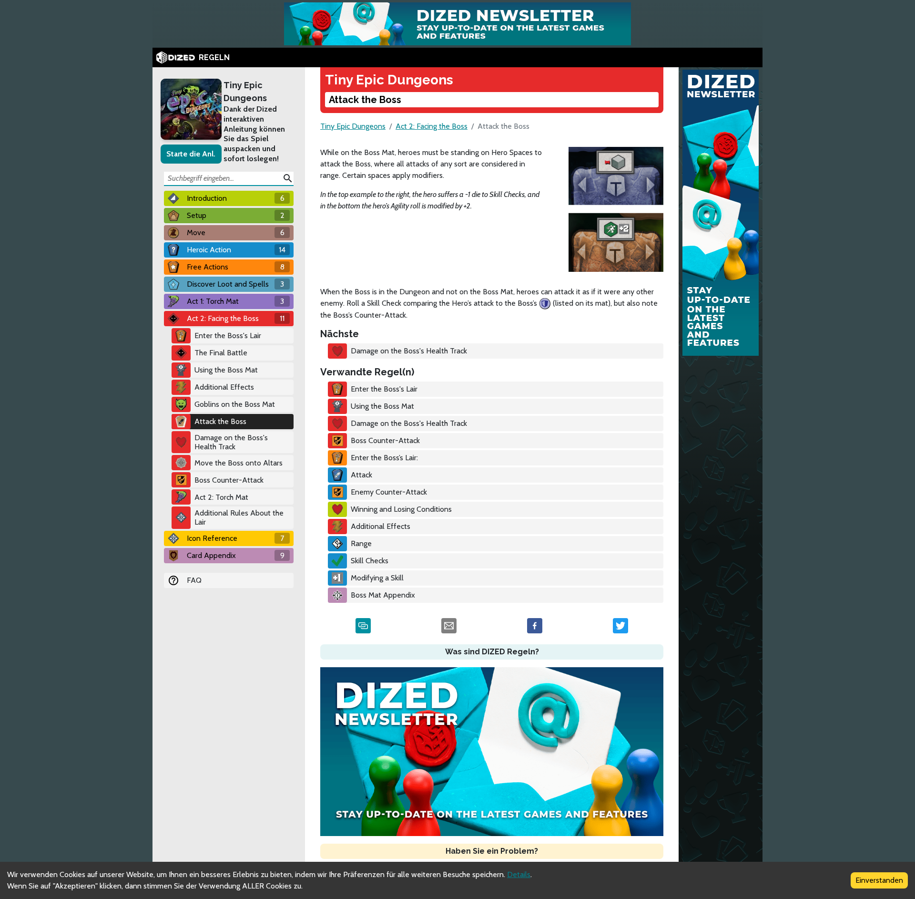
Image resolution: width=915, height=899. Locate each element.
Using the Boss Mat (226, 369)
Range (361, 543)
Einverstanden (879, 880)
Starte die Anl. (190, 153)
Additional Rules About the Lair (239, 517)
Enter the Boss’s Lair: (384, 457)
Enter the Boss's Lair (227, 335)
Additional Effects (224, 387)
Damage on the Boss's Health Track (231, 442)
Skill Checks (369, 560)
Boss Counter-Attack (229, 480)
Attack (361, 474)
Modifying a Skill (377, 577)
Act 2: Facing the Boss (432, 126)
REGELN (214, 57)
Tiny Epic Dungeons (245, 91)
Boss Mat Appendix (383, 594)
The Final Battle (220, 352)
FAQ (194, 580)
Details (518, 874)
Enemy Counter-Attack (389, 491)
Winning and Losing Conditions (401, 509)
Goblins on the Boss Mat (234, 404)
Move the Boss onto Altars (238, 462)
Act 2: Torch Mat (221, 497)
